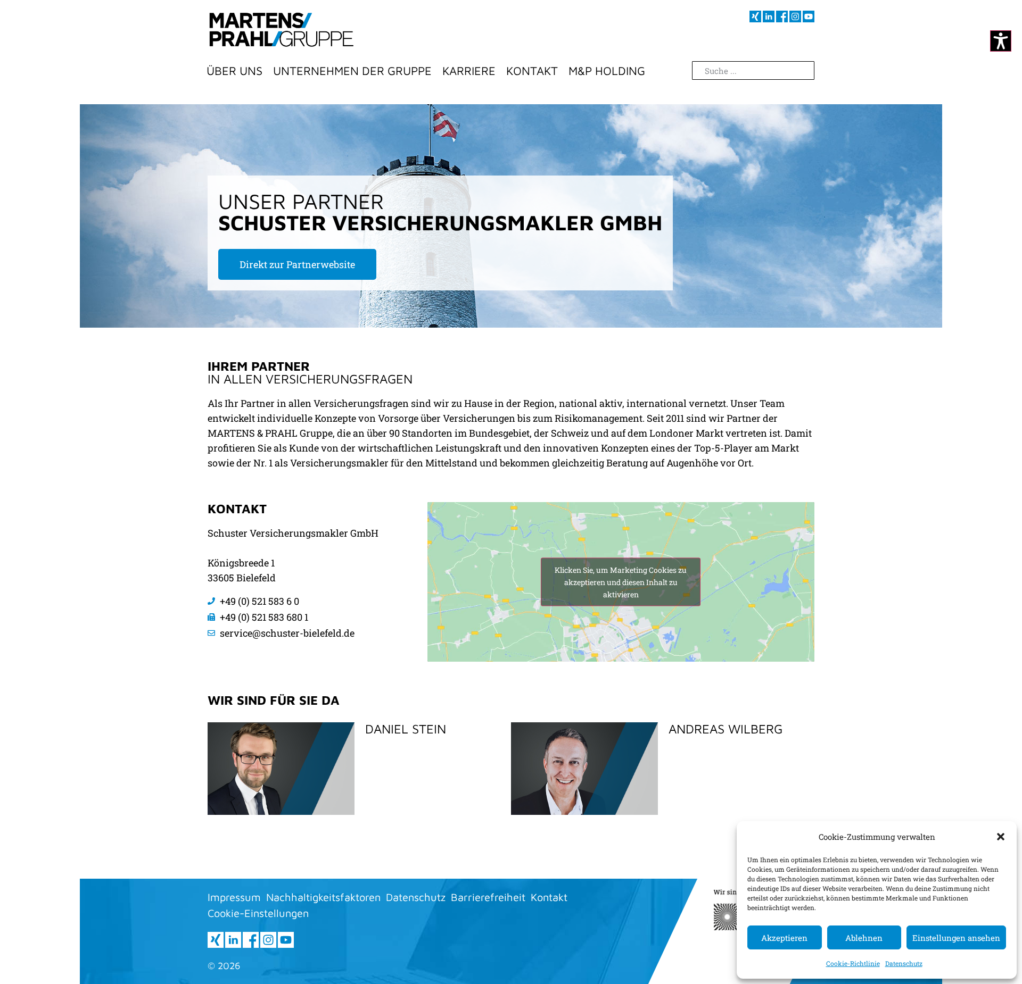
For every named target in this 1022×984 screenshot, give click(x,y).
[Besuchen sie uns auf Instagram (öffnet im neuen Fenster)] (795, 16)
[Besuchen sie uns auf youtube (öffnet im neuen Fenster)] (808, 16)
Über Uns (234, 71)
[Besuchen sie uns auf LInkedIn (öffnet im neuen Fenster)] (768, 16)
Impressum (234, 897)
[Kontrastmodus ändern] (1000, 41)
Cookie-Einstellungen (258, 913)
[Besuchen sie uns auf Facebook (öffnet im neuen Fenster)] (782, 16)
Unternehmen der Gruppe (352, 71)
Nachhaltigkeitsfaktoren (323, 897)
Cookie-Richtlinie (853, 963)
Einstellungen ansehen (956, 937)
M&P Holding (606, 71)
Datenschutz (903, 963)
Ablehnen (864, 937)
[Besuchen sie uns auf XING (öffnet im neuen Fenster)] (755, 16)
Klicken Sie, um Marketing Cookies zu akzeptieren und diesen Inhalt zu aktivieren (621, 582)
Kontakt (532, 71)
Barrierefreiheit (488, 897)
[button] (1000, 836)
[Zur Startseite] (282, 29)
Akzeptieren (784, 937)
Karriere (469, 71)
